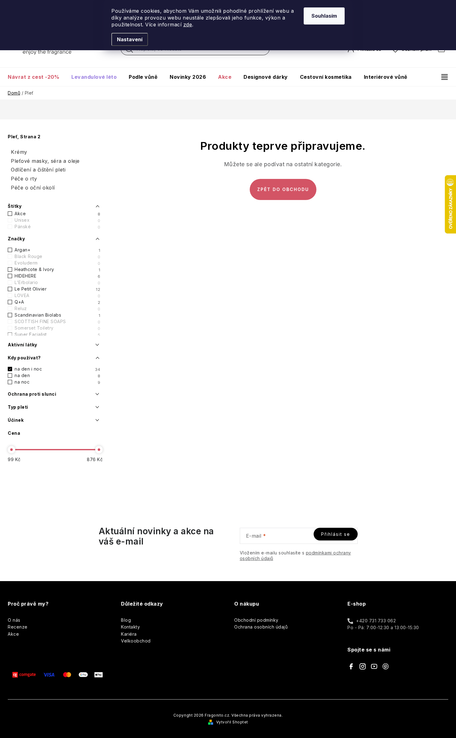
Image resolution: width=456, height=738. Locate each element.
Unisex (57, 220)
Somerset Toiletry (57, 328)
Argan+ (57, 250)
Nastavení (129, 39)
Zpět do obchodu (283, 189)
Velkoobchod (136, 640)
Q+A (57, 302)
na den (57, 375)
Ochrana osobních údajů (261, 626)
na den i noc (57, 369)
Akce (57, 213)
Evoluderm (57, 263)
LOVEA (57, 295)
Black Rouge (57, 256)
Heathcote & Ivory (57, 269)
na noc (57, 382)
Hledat (129, 50)
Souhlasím (324, 16)
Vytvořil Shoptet (232, 722)
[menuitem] (36, 77)
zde (187, 24)
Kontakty (130, 626)
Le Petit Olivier (57, 289)
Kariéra (129, 634)
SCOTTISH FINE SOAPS (57, 321)
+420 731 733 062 (376, 620)
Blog (126, 620)
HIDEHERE (57, 276)
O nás (14, 620)
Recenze (18, 626)
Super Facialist (57, 334)
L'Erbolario (57, 282)
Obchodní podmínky (256, 620)
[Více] (442, 77)
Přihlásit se (335, 534)
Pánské (57, 226)
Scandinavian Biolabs (57, 315)
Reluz (57, 308)
